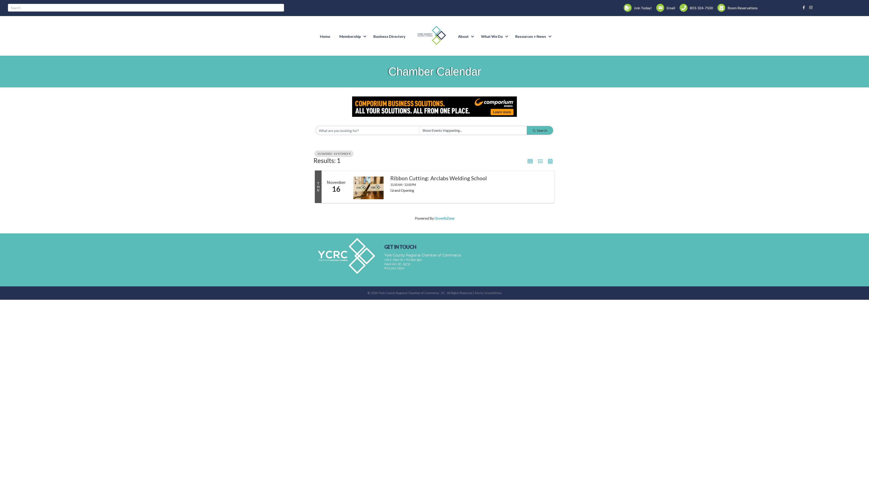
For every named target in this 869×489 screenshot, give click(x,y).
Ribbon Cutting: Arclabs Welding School (438, 178)
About (463, 36)
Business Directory (389, 36)
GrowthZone (444, 218)
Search (542, 130)
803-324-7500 (394, 268)
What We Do (492, 36)
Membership (350, 36)
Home (325, 36)
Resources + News (530, 36)
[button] (530, 161)
